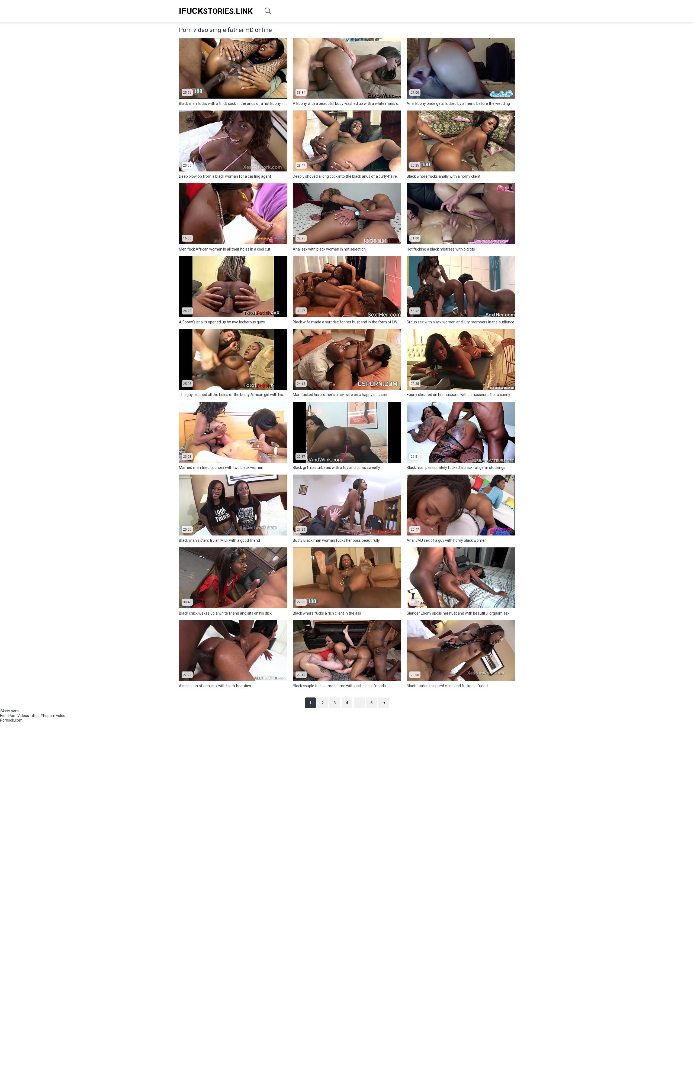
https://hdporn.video (48, 715)
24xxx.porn (9, 711)
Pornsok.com (11, 720)
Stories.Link (216, 11)
